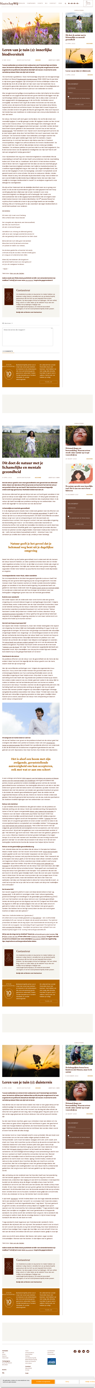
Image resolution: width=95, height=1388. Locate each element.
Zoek (60, 3)
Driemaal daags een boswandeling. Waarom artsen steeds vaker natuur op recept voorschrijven (78, 451)
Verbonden (5, 1358)
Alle (3, 1352)
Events (40, 3)
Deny (67, 1381)
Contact (53, 3)
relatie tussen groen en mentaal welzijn (45, 588)
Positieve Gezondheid (38, 936)
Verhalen (21, 3)
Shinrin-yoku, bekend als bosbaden (42, 811)
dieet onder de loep (11, 936)
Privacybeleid (51, 1354)
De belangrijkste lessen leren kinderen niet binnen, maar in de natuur (79, 1069)
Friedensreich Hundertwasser (27, 79)
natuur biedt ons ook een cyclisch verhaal (19, 642)
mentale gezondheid (39, 513)
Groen (38, 60)
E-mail (70, 92)
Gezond (89, 43)
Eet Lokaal (5, 1364)
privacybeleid (86, 98)
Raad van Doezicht (30, 1361)
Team (27, 1350)
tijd (17, 833)
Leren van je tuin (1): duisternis (78, 71)
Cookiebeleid (51, 1350)
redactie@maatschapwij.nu (25, 307)
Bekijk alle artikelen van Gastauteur (29, 312)
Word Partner (28, 1354)
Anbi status (28, 1363)
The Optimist (36, 918)
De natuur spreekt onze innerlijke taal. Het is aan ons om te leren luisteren (79, 488)
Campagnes (31, 3)
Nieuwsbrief (28, 1368)
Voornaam (72, 88)
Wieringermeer (23, 100)
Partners (27, 1356)
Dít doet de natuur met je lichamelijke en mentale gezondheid (76, 37)
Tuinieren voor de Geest (11, 647)
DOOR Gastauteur (23, 60)
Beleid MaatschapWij (31, 1359)
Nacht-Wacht (17, 1149)
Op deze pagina (27, 300)
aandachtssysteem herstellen (12, 614)
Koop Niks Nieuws (7, 1363)
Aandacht (14, 1199)
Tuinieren (47, 818)
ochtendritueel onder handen (44, 934)
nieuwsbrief (29, 280)
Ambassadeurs (29, 1352)
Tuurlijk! (48, 382)
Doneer (27, 1370)
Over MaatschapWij (30, 1358)
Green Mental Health (50, 852)
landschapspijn (7, 131)
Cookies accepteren (43, 1381)
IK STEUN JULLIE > (88, 3)
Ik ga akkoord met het (79, 98)
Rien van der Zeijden (17, 273)
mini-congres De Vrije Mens (12, 927)
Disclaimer (50, 1352)
